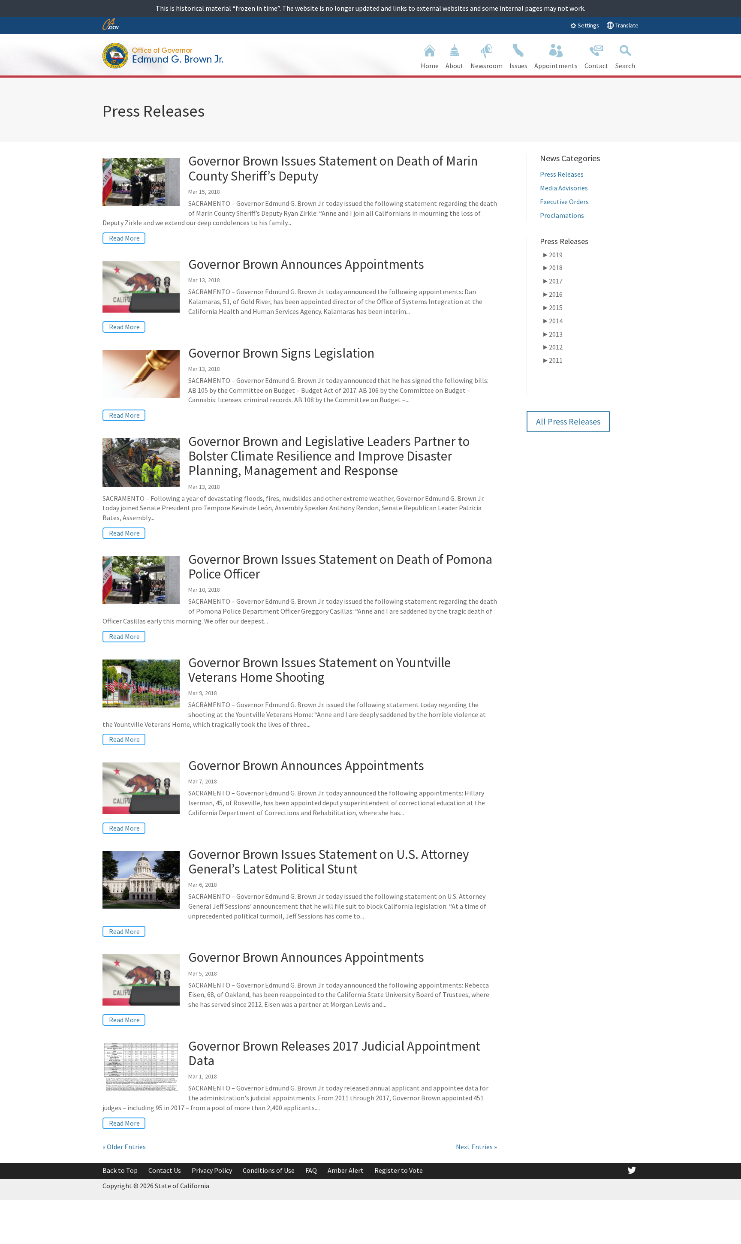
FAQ (311, 1170)
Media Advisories (564, 188)
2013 (552, 334)
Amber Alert (346, 1170)
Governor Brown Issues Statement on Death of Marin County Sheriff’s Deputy (333, 168)
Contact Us (164, 1170)
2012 (552, 347)
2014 (552, 320)
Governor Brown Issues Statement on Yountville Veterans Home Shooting (319, 669)
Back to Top (120, 1170)
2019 (552, 254)
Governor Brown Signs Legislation (282, 352)
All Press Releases (568, 421)
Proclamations (562, 215)
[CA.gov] (110, 25)
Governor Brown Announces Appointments (306, 264)
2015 (552, 307)
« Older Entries (124, 1146)
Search (625, 65)
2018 (552, 267)
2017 (552, 281)
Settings (587, 25)
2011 (552, 360)
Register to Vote (398, 1170)
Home (430, 65)
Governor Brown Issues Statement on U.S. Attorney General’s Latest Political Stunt (328, 861)
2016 (552, 294)
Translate (626, 25)
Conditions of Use (269, 1170)
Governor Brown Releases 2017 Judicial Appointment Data (334, 1053)
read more (124, 238)
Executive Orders (564, 201)
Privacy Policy (212, 1170)
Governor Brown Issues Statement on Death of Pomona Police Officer (340, 566)
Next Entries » (476, 1146)
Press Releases (562, 174)
